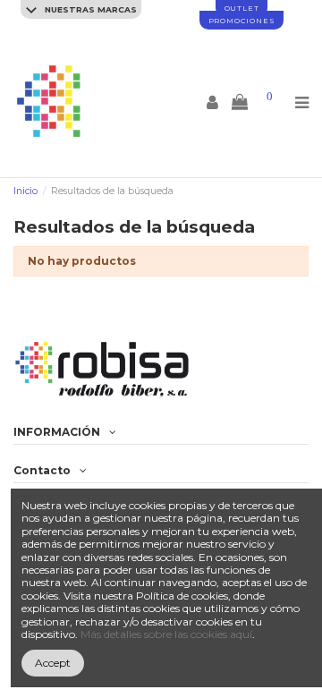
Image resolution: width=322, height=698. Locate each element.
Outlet (242, 8)
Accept (53, 662)
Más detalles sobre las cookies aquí (166, 634)
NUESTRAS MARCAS (89, 9)
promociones (241, 20)
